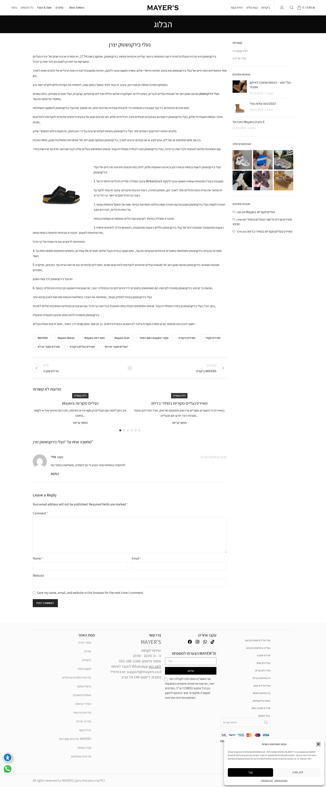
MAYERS (43, 338)
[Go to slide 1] (120, 430)
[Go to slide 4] (132, 430)
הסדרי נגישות (83, 704)
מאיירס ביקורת (186, 338)
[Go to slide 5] (135, 430)
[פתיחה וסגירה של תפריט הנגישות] (7, 757)
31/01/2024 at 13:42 (213, 457)
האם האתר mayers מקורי (153, 338)
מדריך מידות (83, 721)
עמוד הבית (84, 642)
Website (38, 575)
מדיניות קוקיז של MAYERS (75, 739)
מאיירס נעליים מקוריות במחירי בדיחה (179, 403)
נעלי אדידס (239, 58)
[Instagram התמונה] (242, 160)
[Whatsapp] (205, 642)
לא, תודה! (298, 772)
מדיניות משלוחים (81, 756)
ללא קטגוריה (80, 395)
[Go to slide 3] (128, 430)
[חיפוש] (291, 7)
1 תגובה (269, 93)
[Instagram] (197, 642)
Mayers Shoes (66, 338)
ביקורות (86, 660)
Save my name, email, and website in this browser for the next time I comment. (90, 593)
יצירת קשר (85, 730)
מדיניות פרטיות (82, 712)
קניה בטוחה (84, 747)
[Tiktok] (212, 642)
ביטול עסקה (84, 686)
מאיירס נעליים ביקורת (82, 346)
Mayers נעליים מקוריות (80, 403)
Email (136, 558)
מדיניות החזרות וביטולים (76, 677)
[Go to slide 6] (139, 430)
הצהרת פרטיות (281, 780)
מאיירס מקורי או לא (49, 346)
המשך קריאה (80, 422)
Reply (55, 474)
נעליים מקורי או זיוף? (116, 346)
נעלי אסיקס (264, 715)
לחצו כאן (155, 666)
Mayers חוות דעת (94, 338)
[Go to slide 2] (124, 430)
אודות (87, 651)
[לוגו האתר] (163, 7)
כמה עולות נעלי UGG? (263, 104)
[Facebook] (190, 642)
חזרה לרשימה (129, 368)
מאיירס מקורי (212, 338)
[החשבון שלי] (282, 7)
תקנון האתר (84, 669)
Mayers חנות (122, 338)
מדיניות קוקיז (267, 780)
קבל (250, 772)
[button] (318, 744)
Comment (40, 513)
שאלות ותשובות (82, 695)
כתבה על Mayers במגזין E (249, 122)
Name (38, 558)
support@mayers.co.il (144, 671)
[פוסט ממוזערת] (240, 87)
